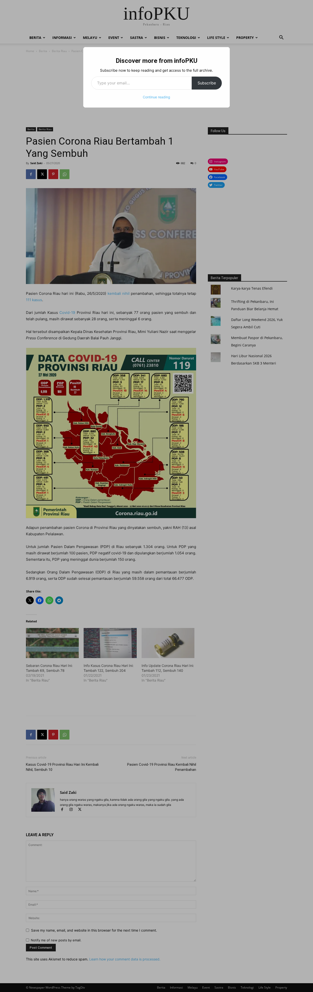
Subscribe (207, 82)
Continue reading (156, 97)
